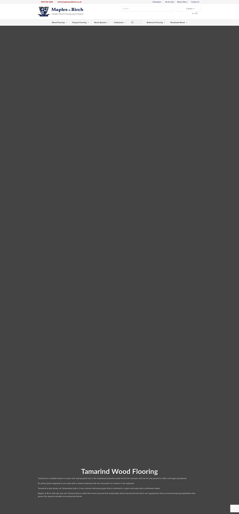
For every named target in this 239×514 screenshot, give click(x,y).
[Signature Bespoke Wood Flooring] (136, 22)
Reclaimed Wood (177, 22)
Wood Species (100, 22)
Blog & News (182, 2)
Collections (119, 22)
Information (157, 2)
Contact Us (195, 2)
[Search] (170, 9)
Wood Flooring (58, 22)
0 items (189, 8)
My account (169, 2)
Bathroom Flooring (155, 22)
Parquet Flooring (79, 22)
